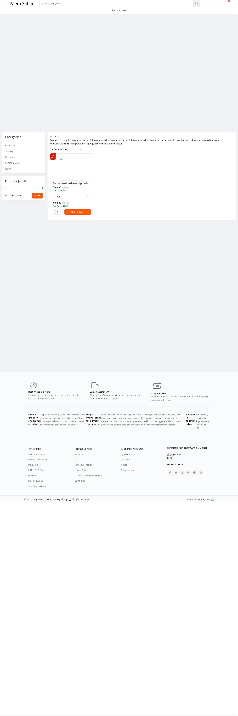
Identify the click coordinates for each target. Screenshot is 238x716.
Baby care (10, 145)
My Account (126, 454)
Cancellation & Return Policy (88, 475)
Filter (37, 195)
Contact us (79, 480)
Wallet (124, 464)
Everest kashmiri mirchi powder (71, 183)
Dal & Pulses (34, 464)
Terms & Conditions (84, 464)
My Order (125, 459)
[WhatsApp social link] (200, 472)
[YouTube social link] (188, 472)
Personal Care (12, 162)
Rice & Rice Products (38, 459)
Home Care (11, 157)
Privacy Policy (81, 470)
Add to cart (78, 211)
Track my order (128, 470)
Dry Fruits (33, 475)
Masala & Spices (36, 480)
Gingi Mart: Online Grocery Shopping (52, 499)
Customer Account (132, 448)
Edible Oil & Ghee (36, 470)
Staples (9, 168)
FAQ (76, 459)
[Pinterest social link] (194, 472)
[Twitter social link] (176, 472)
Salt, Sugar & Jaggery (38, 486)
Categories (34, 448)
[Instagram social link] (182, 472)
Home (53, 136)
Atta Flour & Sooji (36, 454)
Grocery (9, 151)
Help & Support (83, 448)
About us (78, 454)
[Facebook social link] (169, 472)
